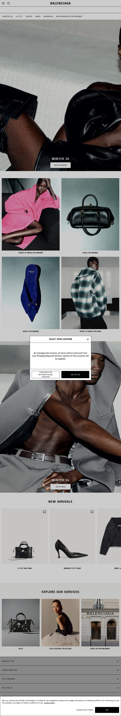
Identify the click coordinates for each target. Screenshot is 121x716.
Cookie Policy (49, 703)
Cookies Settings (84, 710)
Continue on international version (45, 374)
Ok (107, 710)
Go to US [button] (75, 374)
